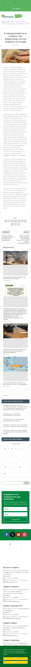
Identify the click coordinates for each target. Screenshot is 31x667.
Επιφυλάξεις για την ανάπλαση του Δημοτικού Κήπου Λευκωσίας (14, 420)
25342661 (7, 595)
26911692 (7, 630)
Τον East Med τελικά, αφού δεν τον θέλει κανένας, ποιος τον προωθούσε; (15, 383)
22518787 (7, 576)
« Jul (4, 473)
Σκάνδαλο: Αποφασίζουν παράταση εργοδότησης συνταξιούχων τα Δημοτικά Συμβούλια (14, 351)
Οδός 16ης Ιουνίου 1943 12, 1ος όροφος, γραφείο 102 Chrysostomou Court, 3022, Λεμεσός (16, 591)
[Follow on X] (12, 534)
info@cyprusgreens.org (21, 2)
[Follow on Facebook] (6, 534)
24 (5, 467)
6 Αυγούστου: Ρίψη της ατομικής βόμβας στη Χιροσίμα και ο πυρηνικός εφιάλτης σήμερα (15, 432)
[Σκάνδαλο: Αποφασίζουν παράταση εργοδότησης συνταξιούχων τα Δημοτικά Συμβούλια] (15, 330)
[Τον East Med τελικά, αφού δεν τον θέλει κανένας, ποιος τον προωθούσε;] (15, 364)
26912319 (16, 632)
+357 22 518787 (9, 2)
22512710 (16, 578)
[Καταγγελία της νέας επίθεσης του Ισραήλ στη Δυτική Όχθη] (15, 258)
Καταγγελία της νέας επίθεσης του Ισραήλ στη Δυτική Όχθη (14, 277)
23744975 (7, 612)
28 (19, 467)
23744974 (16, 614)
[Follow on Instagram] (24, 534)
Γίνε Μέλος (16, 9)
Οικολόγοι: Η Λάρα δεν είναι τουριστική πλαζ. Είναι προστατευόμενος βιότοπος (15, 425)
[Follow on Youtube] (18, 534)
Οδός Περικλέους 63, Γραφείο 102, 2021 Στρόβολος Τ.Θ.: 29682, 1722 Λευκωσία (15, 572)
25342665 (16, 597)
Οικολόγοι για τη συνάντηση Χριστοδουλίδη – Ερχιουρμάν (12, 414)
